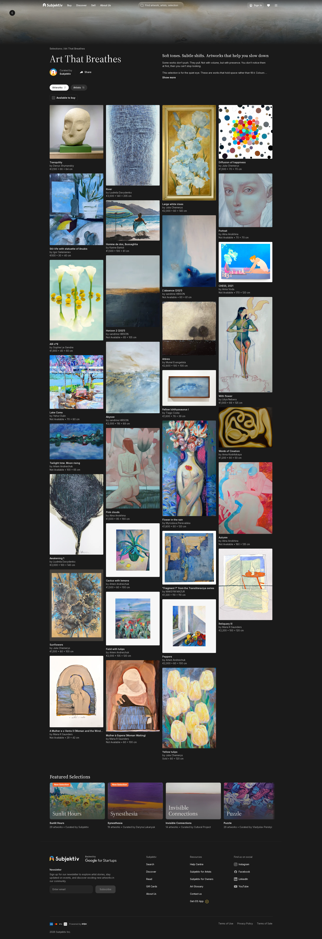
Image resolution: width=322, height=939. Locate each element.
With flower (225, 396)
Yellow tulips (169, 751)
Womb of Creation (229, 451)
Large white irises (172, 204)
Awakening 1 (57, 558)
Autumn (223, 537)
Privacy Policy (245, 923)
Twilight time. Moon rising (65, 463)
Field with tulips (115, 649)
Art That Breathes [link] (74, 48)
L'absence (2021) (172, 290)
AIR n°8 (54, 344)
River (109, 189)
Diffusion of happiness (232, 162)
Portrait (223, 230)
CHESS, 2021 (226, 285)
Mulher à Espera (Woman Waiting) (126, 735)
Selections (56, 48)
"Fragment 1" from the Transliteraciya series (188, 588)
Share (88, 72)
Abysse (110, 416)
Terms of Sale (264, 923)
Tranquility (56, 162)
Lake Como (56, 412)
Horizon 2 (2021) (115, 330)
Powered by (75, 924)
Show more (169, 77)
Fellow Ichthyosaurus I (175, 409)
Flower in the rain (172, 519)
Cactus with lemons (117, 580)
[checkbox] (53, 97)
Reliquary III (225, 623)
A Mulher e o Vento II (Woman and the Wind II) (76, 730)
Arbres (166, 359)
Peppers (167, 656)
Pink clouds (113, 512)
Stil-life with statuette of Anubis (68, 248)
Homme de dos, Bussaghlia (122, 244)
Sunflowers (56, 644)
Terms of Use (225, 923)
